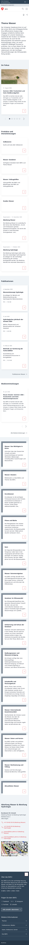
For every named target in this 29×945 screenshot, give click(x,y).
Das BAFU (5, 934)
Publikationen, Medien (8, 925)
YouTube (5, 904)
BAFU (6, 9)
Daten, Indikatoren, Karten (10, 929)
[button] (9, 118)
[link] (14, 454)
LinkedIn (14, 904)
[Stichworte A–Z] (23, 2)
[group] (14, 91)
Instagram (20, 901)
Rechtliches (3, 942)
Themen (4, 921)
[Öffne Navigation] (26, 8)
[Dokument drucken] (23, 14)
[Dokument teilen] (27, 14)
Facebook (6, 901)
